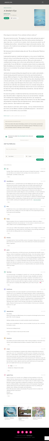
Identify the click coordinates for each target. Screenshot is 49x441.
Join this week (40, 136)
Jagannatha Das (10, 311)
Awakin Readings (7, 7)
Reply (9, 176)
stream (8, 348)
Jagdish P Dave (10, 375)
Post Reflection (40, 159)
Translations (14, 18)
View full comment (37, 199)
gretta (8, 250)
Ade (7, 168)
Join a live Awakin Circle (23, 136)
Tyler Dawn (9, 272)
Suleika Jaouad (7, 13)
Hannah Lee (9, 338)
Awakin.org (8, 2)
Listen (7, 18)
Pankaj (8, 218)
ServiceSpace (29, 435)
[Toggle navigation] (42, 2)
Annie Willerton (10, 181)
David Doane (9, 289)
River (8, 206)
